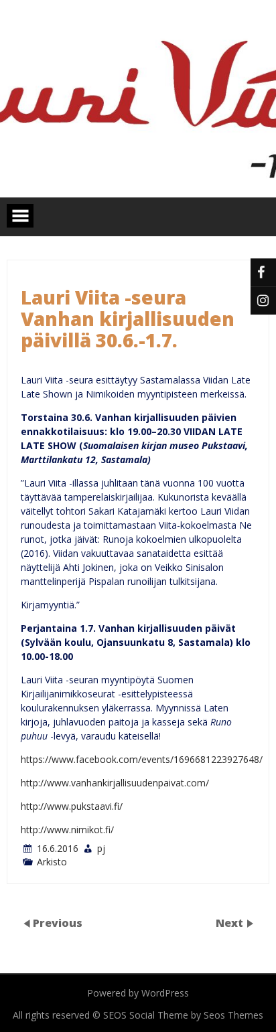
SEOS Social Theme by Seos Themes (183, 1015)
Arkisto (52, 861)
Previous (57, 923)
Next (231, 923)
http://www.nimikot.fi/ (67, 829)
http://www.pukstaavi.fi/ (72, 806)
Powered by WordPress (138, 992)
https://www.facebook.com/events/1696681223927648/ (142, 759)
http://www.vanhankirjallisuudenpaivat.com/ (115, 782)
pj (101, 848)
